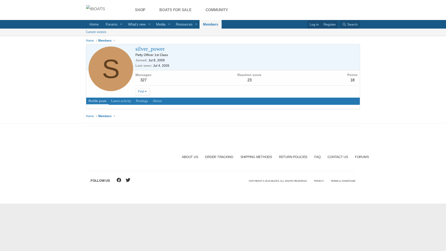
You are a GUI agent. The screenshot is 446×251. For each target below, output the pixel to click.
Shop (140, 10)
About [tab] (157, 101)
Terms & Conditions (343, 181)
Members (210, 24)
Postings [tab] (142, 101)
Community (217, 10)
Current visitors (96, 32)
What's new (137, 24)
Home (94, 24)
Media (160, 24)
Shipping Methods (256, 157)
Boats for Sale (175, 10)
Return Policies (293, 157)
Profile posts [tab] (97, 101)
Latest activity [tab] (121, 101)
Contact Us (338, 157)
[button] (121, 24)
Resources (184, 24)
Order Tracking (219, 157)
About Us (190, 157)
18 (352, 80)
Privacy (319, 181)
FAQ (317, 157)
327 (143, 80)
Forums (112, 24)
